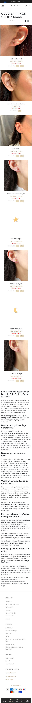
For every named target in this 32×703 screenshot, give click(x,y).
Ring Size (8, 633)
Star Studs (16, 149)
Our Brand (9, 601)
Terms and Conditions (12, 604)
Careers (8, 610)
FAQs (7, 636)
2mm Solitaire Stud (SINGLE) (16, 104)
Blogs (7, 619)
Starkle (12, 463)
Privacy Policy (10, 616)
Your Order (9, 661)
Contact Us (9, 628)
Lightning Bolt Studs (16, 59)
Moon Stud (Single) (16, 329)
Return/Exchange (11, 630)
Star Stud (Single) (16, 239)
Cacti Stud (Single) (16, 284)
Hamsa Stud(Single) (16, 374)
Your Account (10, 658)
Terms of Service (11, 613)
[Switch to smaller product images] (28, 21)
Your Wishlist (10, 664)
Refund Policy (10, 607)
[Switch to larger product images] (25, 21)
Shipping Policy (10, 644)
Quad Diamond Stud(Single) (16, 194)
